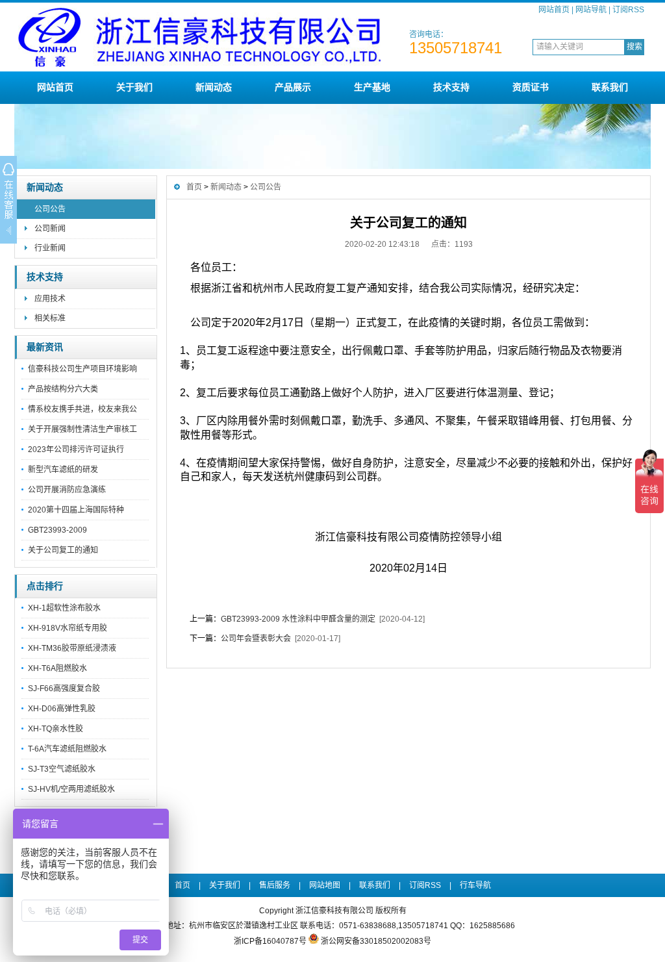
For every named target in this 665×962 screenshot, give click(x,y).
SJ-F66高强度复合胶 (64, 688)
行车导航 (475, 885)
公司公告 (50, 209)
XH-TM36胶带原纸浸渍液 (72, 648)
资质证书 (530, 87)
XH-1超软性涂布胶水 (64, 608)
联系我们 (610, 87)
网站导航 (591, 9)
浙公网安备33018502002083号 (376, 941)
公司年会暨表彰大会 (256, 638)
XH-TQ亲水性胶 (55, 728)
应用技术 (50, 298)
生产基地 (372, 87)
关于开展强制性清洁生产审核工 (82, 429)
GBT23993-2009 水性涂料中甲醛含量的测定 (298, 619)
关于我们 (134, 87)
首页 (194, 187)
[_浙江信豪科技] (199, 66)
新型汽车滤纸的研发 (63, 469)
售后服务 (274, 885)
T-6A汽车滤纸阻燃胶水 (67, 748)
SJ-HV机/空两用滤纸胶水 (71, 789)
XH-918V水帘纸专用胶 (67, 628)
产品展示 (293, 87)
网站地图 (324, 885)
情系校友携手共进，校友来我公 (82, 409)
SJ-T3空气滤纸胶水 (61, 769)
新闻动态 (213, 87)
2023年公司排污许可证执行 (76, 449)
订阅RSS (628, 9)
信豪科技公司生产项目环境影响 (82, 368)
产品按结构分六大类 (63, 389)
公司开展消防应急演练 (67, 489)
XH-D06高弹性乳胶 (61, 708)
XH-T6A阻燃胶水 (57, 668)
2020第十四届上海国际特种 (76, 509)
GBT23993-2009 (57, 530)
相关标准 (50, 318)
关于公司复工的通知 (63, 550)
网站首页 (554, 9)
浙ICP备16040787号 (270, 941)
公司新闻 (50, 228)
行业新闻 (50, 248)
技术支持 (451, 87)
